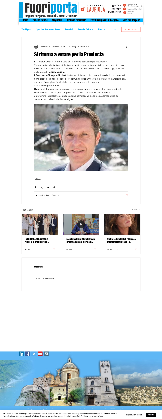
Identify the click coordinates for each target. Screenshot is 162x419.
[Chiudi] (158, 414)
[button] (115, 29)
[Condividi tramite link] (54, 187)
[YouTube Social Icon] (40, 353)
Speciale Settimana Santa (48, 29)
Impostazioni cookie (134, 414)
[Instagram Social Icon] (46, 353)
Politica (37, 179)
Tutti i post (26, 29)
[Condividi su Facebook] (35, 187)
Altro (100, 29)
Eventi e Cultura (85, 29)
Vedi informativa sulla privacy (92, 416)
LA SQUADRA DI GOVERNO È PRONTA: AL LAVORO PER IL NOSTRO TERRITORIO (36, 240)
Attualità (69, 29)
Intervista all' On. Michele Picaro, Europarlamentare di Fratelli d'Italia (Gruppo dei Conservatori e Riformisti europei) (81, 240)
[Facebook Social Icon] (27, 353)
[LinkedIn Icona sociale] (21, 353)
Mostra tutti (135, 209)
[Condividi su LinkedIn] (48, 187)
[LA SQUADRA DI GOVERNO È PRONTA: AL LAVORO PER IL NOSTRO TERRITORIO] (40, 224)
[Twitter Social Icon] (33, 353)
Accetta (151, 414)
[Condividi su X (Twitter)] (41, 187)
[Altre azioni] (126, 46)
